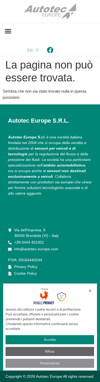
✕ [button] (90, 290)
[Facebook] (50, 50)
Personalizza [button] (49, 363)
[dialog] (50, 326)
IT (37, 50)
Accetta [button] (50, 340)
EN (30, 50)
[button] (8, 31)
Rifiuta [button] (50, 351)
